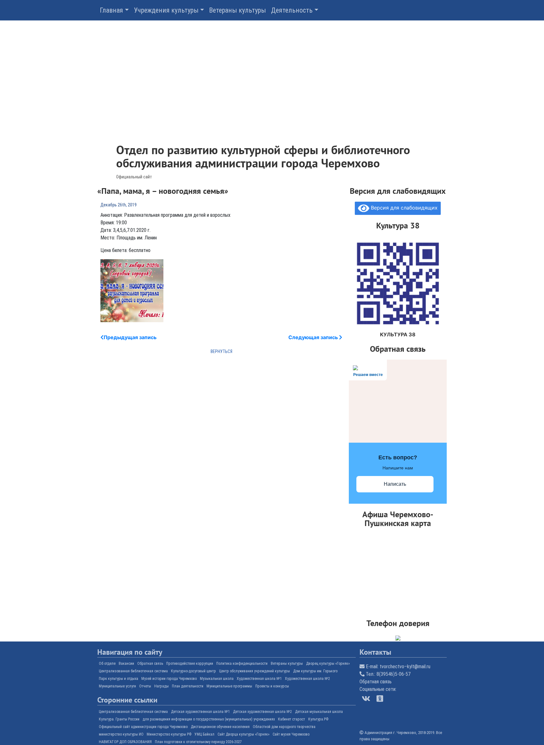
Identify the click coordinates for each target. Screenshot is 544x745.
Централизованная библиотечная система (133, 671)
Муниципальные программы (229, 686)
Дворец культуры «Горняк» (328, 663)
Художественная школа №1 (259, 678)
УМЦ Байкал (204, 734)
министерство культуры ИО (121, 734)
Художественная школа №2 (307, 678)
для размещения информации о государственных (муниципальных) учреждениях (209, 719)
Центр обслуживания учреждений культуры (254, 671)
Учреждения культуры (166, 10)
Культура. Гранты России (119, 719)
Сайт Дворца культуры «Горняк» (243, 734)
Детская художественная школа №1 (200, 711)
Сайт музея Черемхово (291, 734)
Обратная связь (150, 663)
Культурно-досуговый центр (193, 671)
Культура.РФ (318, 719)
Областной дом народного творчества (284, 727)
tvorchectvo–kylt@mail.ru (405, 666)
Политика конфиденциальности (242, 663)
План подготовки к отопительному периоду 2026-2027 (198, 742)
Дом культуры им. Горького (315, 671)
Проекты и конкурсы (272, 686)
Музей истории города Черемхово (169, 678)
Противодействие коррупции (189, 663)
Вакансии (126, 663)
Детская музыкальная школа (319, 711)
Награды (161, 686)
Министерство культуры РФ (169, 734)
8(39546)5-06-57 (394, 674)
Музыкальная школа (217, 678)
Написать (395, 484)
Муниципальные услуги (117, 686)
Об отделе (107, 663)
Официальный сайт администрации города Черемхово (143, 727)
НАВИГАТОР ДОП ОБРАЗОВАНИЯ (125, 742)
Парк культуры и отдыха (118, 678)
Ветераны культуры (237, 10)
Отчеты (145, 686)
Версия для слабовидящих (403, 207)
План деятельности (187, 686)
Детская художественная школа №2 (262, 711)
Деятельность (292, 10)
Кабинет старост (291, 719)
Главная (111, 10)
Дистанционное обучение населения (220, 727)
